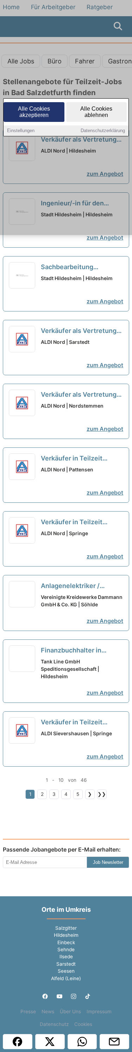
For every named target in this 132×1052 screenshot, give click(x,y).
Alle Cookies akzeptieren (34, 112)
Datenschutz (54, 1024)
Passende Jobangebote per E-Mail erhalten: (62, 849)
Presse (28, 1011)
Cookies (83, 1024)
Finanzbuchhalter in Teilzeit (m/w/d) (71, 650)
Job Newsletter (108, 862)
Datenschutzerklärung (103, 130)
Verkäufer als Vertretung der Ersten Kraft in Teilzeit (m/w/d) (80, 331)
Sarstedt (66, 964)
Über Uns (70, 1011)
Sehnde (66, 949)
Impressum (99, 1011)
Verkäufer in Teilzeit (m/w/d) (71, 458)
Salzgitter (66, 928)
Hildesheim (66, 935)
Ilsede (66, 956)
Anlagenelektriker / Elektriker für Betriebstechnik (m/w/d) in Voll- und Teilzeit (82, 586)
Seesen (66, 971)
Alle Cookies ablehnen (96, 112)
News (48, 1011)
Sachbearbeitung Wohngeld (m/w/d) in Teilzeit (73, 267)
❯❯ (102, 794)
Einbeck (66, 942)
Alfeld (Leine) (66, 978)
